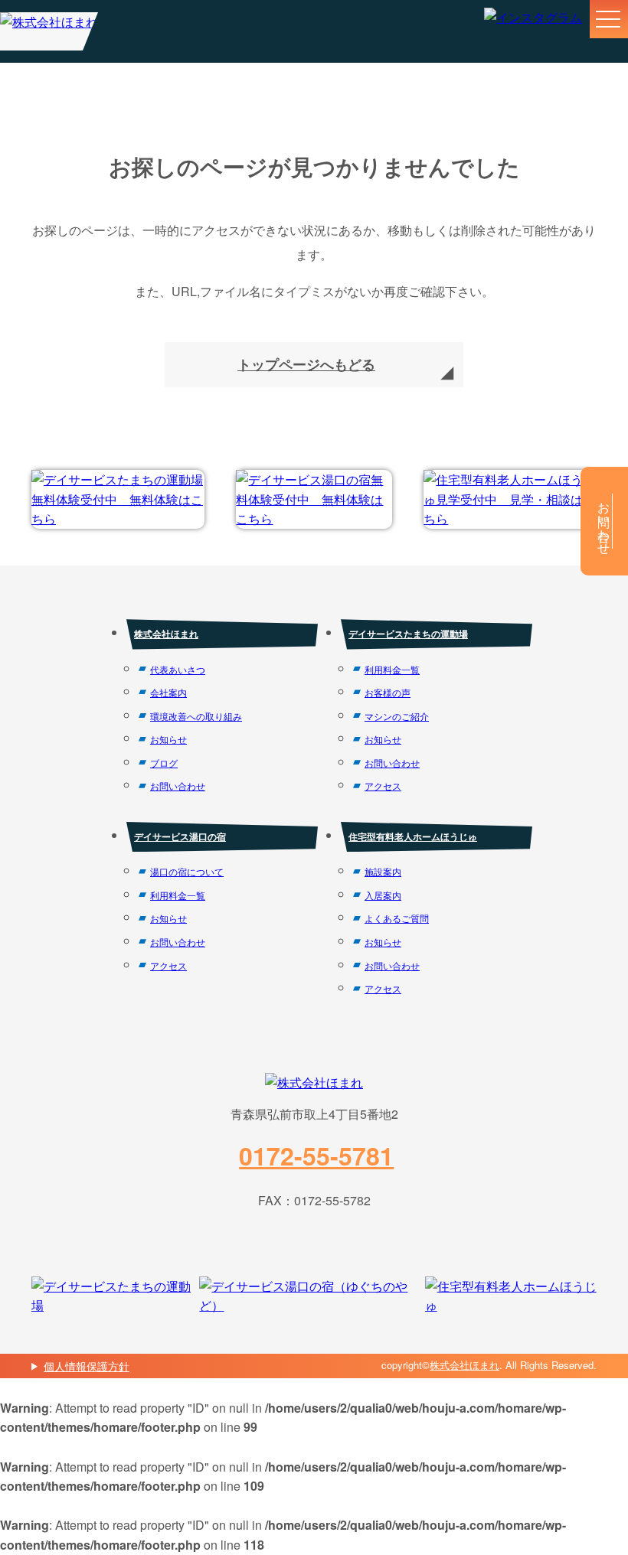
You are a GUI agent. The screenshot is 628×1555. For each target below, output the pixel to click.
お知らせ (168, 738)
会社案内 (168, 692)
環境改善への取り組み (196, 715)
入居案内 (383, 894)
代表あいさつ (177, 669)
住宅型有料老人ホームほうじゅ (412, 836)
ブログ (164, 762)
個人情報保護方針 (86, 1366)
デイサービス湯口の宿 (180, 836)
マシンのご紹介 (397, 715)
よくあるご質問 (397, 917)
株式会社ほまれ (166, 634)
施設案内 (383, 871)
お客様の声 (387, 692)
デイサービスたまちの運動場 (408, 634)
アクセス (383, 785)
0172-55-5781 (316, 1155)
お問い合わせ (177, 785)
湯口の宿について (187, 871)
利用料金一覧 (392, 669)
